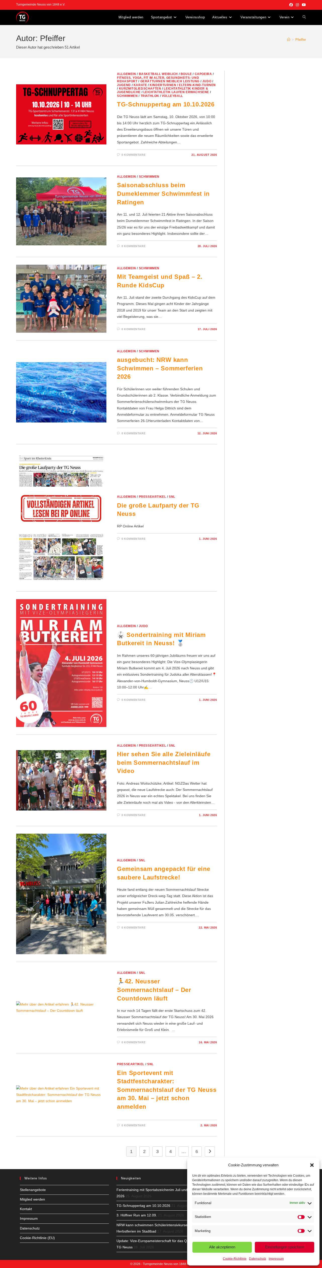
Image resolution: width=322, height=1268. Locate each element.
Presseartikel (152, 496)
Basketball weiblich (158, 74)
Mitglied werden (32, 1199)
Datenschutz (257, 1258)
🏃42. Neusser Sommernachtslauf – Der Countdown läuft (154, 990)
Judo (206, 81)
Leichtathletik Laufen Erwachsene (176, 92)
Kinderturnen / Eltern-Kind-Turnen (183, 85)
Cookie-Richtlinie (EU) (37, 1238)
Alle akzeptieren (222, 1247)
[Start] (288, 40)
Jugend (124, 85)
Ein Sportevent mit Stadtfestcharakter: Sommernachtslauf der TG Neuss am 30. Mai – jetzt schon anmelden (166, 1089)
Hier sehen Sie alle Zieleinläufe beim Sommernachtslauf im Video (163, 762)
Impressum (276, 1258)
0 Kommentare (133, 154)
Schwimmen (127, 96)
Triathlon (150, 96)
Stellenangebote (33, 1190)
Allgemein (126, 74)
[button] (311, 1165)
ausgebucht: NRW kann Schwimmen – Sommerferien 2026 (160, 368)
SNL (172, 496)
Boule (186, 74)
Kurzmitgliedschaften (140, 88)
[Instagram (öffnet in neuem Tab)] (297, 4)
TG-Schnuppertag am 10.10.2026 (165, 104)
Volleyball (172, 96)
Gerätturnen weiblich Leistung (169, 81)
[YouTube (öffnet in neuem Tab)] (303, 4)
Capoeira (203, 74)
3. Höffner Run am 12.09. (136, 1215)
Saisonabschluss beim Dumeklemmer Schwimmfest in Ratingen (163, 193)
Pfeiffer (300, 40)
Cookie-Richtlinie (235, 1258)
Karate (140, 85)
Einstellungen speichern (284, 1247)
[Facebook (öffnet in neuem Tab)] (291, 4)
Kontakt (26, 1209)
